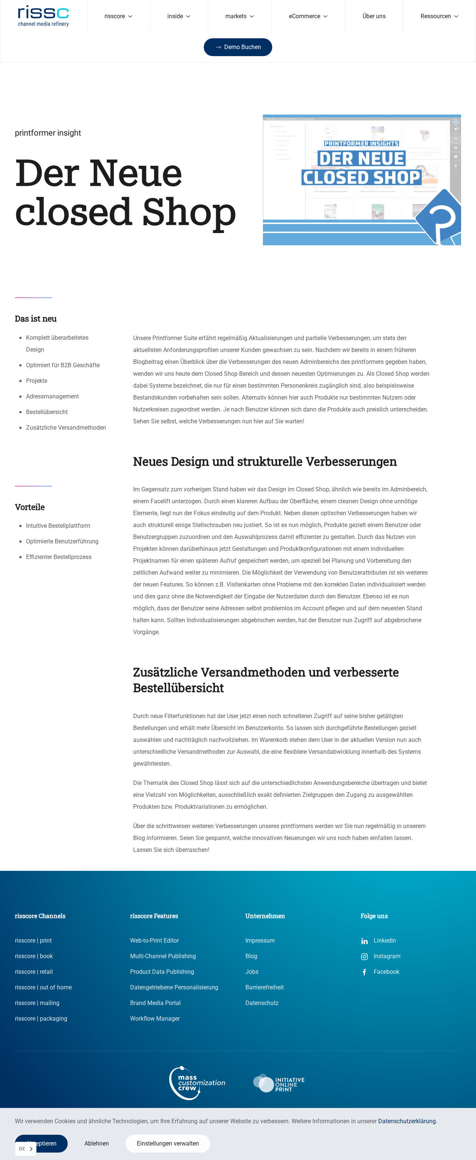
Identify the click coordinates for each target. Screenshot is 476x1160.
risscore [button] (114, 16)
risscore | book (34, 956)
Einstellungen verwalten (168, 1143)
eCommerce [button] (304, 16)
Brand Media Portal (155, 1002)
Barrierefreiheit (264, 987)
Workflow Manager (155, 1018)
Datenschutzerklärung (407, 1121)
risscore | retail (34, 971)
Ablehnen (96, 1143)
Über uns (374, 16)
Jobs (251, 971)
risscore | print (33, 940)
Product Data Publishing (162, 971)
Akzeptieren (41, 1143)
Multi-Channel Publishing (163, 956)
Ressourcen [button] (436, 16)
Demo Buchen (242, 47)
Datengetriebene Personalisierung (174, 987)
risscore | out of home (43, 987)
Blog (251, 956)
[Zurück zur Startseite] (43, 16)
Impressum (260, 940)
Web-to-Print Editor (154, 940)
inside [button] (175, 16)
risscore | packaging (41, 1018)
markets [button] (236, 16)
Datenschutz (262, 1002)
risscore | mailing (37, 1002)
